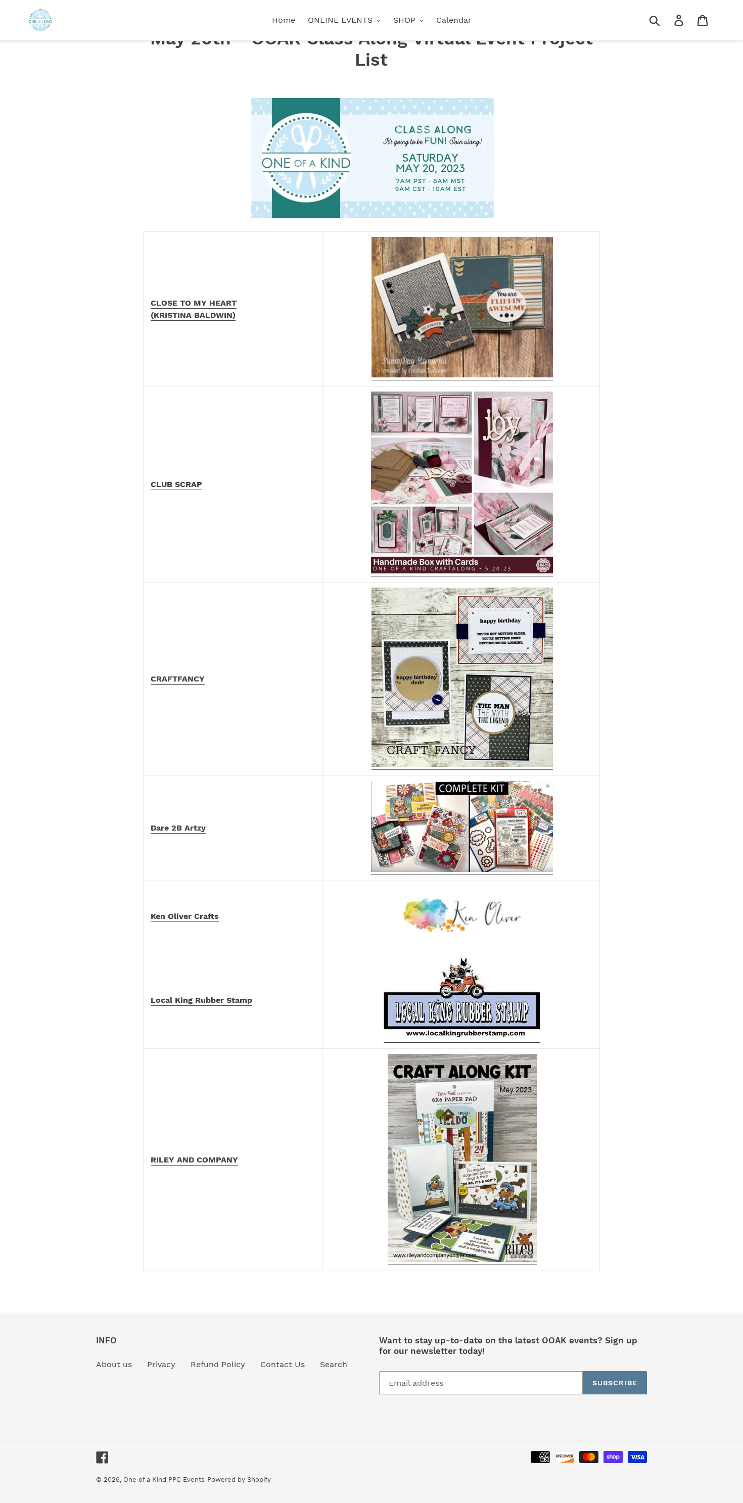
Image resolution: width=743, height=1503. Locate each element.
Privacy (161, 1364)
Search (333, 1364)
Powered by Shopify (239, 1479)
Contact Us (282, 1364)
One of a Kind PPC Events (164, 1479)
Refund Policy (218, 1364)
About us (114, 1364)
